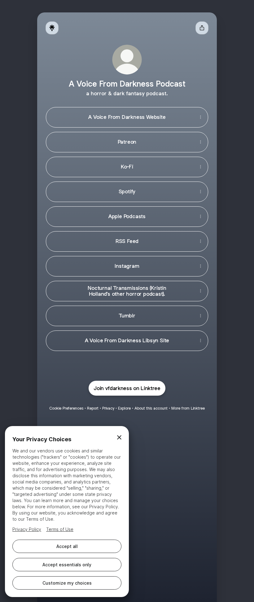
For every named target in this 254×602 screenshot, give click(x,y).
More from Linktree (188, 408)
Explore (124, 408)
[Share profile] (202, 28)
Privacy (108, 408)
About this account (151, 408)
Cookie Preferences (66, 408)
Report (93, 408)
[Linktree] (52, 28)
